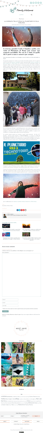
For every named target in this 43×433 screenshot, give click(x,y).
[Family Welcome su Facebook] (31, 3)
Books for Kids (16, 396)
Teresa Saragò (21, 24)
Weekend (20, 404)
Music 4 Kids (25, 401)
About (4, 421)
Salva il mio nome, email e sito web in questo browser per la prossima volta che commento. (20, 308)
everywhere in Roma (6, 205)
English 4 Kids (12, 399)
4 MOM (3, 396)
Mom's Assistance (14, 401)
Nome (12, 416)
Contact (16, 421)
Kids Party (4, 401)
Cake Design (27, 396)
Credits (21, 428)
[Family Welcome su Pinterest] (38, 3)
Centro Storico (33, 396)
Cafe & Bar (23, 396)
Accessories (9, 396)
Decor (7, 399)
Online (28, 401)
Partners (27, 421)
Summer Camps (5, 404)
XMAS (24, 404)
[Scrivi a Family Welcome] (41, 3)
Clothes (3, 399)
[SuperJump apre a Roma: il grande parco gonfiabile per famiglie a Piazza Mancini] (11, 234)
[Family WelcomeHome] (21, 9)
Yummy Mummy (29, 404)
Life (7, 401)
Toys (13, 404)
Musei (11, 205)
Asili (13, 396)
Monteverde (20, 401)
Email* (2, 416)
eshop (17, 399)
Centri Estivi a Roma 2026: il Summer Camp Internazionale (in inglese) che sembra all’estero (31, 239)
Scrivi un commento (28, 24)
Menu (22, 14)
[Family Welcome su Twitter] (36, 3)
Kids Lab (39, 399)
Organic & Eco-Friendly (34, 401)
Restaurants (32, 402)
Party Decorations (16, 402)
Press (38, 421)
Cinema (38, 396)
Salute (36, 402)
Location (9, 401)
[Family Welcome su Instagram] (33, 3)
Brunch (20, 396)
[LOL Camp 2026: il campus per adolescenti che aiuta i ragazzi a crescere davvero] (31, 226)
